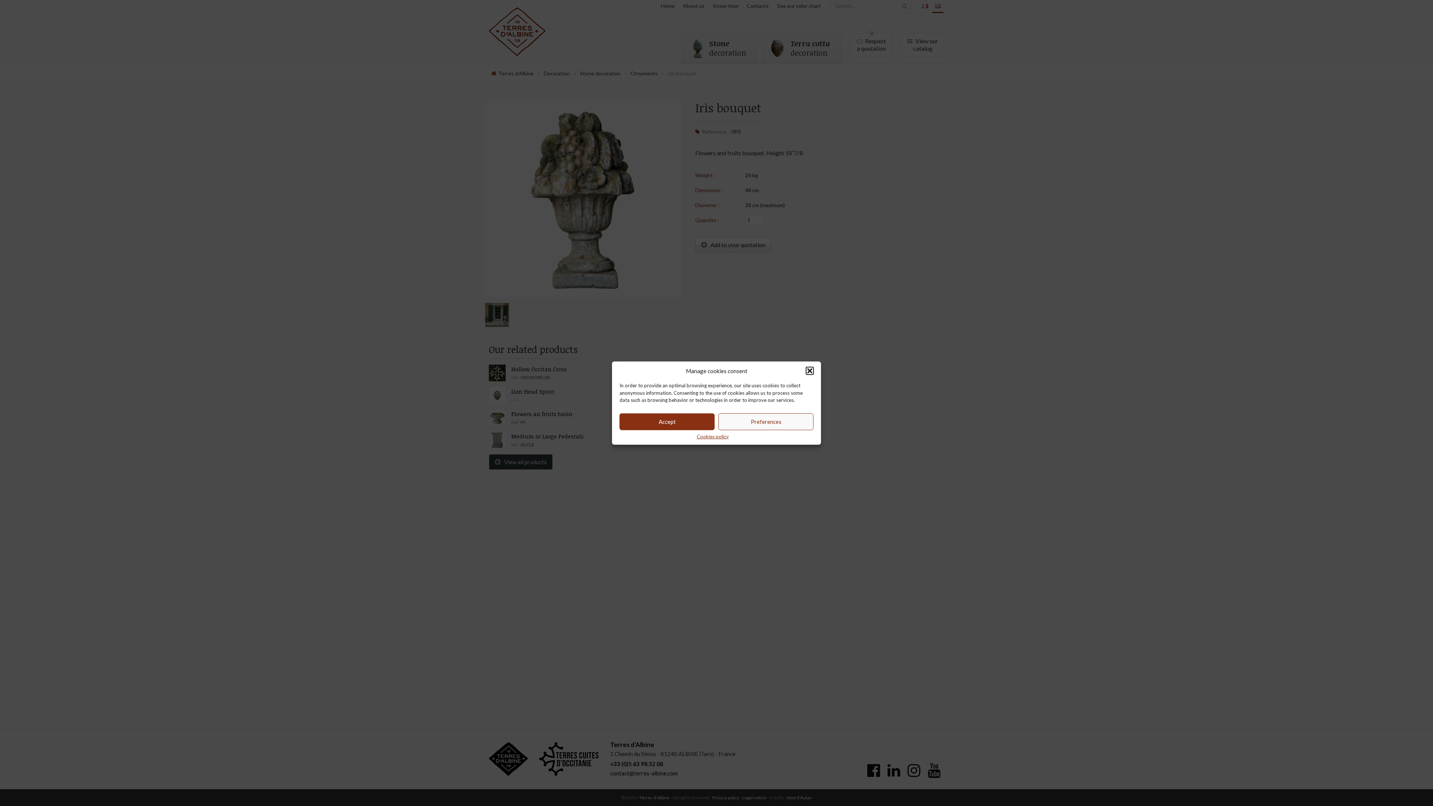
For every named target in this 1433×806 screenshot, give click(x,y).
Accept (667, 421)
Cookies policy (713, 436)
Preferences (766, 421)
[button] (810, 371)
